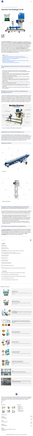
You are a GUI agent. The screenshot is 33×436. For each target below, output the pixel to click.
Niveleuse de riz (4, 245)
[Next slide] (30, 22)
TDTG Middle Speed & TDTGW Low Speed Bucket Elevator (9, 252)
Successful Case (20, 408)
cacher (7, 55)
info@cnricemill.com (4, 421)
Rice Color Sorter (6, 257)
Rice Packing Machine (7, 7)
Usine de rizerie (14, 311)
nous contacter (9, 52)
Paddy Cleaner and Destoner (5, 262)
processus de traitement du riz (6, 230)
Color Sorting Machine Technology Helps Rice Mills (9, 274)
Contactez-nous (20, 411)
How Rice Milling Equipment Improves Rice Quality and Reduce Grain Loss (13, 268)
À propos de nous (21, 410)
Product (3, 254)
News (2, 264)
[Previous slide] (2, 22)
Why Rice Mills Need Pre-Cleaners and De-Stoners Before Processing (13, 272)
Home (2, 7)
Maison (19, 406)
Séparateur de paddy (4, 247)
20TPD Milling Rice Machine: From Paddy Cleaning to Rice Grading (12, 250)
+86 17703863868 (4, 418)
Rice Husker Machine (6, 254)
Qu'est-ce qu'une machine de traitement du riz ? (9, 279)
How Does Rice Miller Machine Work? (7, 265)
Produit (13, 331)
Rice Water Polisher (6, 259)
